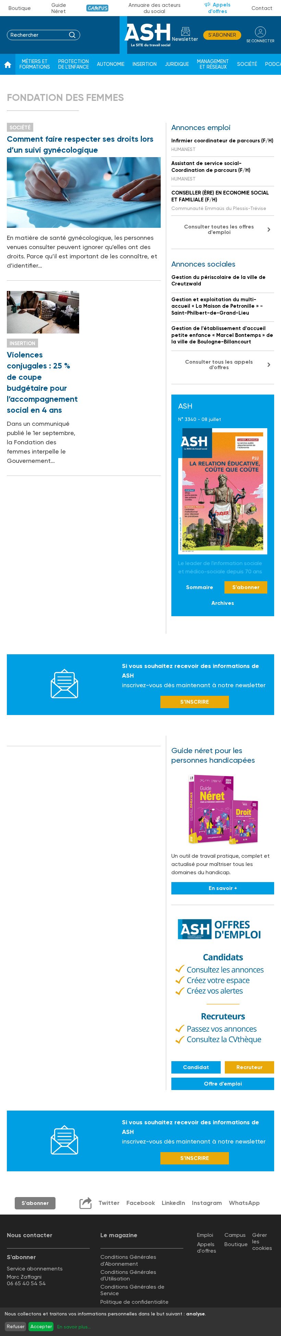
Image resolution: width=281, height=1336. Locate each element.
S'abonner (222, 35)
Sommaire (199, 587)
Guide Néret (58, 8)
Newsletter (185, 39)
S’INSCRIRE (194, 702)
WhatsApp (244, 1203)
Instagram (207, 1203)
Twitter (109, 1203)
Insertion (145, 64)
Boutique (20, 8)
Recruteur (249, 1067)
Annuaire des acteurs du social (155, 8)
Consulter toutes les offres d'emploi (219, 229)
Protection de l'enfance (73, 64)
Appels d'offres (219, 8)
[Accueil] (7, 64)
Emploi (205, 1235)
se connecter (260, 41)
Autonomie (110, 64)
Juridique (177, 64)
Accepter (41, 1326)
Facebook (140, 1203)
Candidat (196, 1067)
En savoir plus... (74, 1326)
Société (247, 64)
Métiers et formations (35, 64)
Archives (222, 603)
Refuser (15, 1326)
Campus (97, 8)
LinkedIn (173, 1203)
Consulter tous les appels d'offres (219, 365)
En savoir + (223, 888)
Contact (262, 8)
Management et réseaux (213, 64)
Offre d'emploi (223, 1083)
